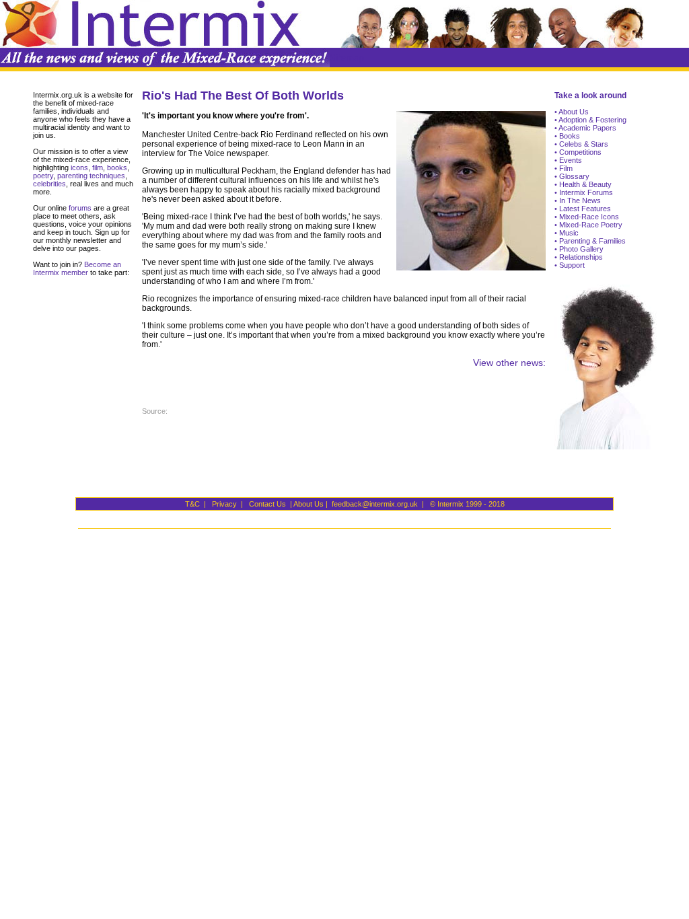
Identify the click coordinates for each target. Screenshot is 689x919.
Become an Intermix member (77, 268)
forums (79, 208)
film (96, 167)
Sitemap (347, 57)
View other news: (509, 362)
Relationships (580, 257)
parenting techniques (91, 176)
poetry (43, 176)
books (117, 167)
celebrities (49, 184)
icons (79, 167)
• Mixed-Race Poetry (588, 225)
